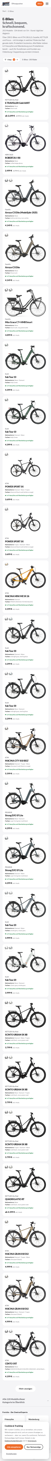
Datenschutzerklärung (13, 1441)
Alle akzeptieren (14, 1447)
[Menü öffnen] (47, 3)
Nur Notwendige (34, 1447)
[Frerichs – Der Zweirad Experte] (6, 3)
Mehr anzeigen (25, 1388)
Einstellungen (11, 1454)
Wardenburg (33, 1419)
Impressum (32, 1441)
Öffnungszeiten (17, 4)
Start (4, 11)
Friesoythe (9, 1419)
